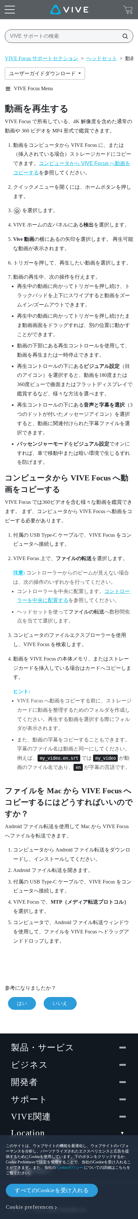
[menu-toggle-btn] (9, 9)
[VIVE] (69, 9)
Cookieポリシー (70, 1167)
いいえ (60, 1003)
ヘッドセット (101, 58)
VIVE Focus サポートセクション (41, 58)
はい (22, 1003)
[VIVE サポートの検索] (123, 36)
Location (28, 1133)
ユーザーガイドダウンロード (43, 73)
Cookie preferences (30, 1207)
